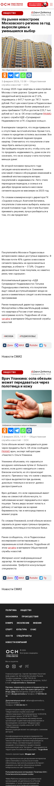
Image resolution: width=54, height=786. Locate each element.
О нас (33, 629)
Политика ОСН (40, 772)
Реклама (10, 223)
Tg (44, 345)
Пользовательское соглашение (19, 772)
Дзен (10, 345)
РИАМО (47, 113)
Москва (9, 336)
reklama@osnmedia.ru (35, 700)
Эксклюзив (23, 623)
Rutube (34, 345)
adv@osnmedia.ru (13, 703)
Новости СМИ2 (12, 356)
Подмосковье (28, 336)
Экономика (12, 616)
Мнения (37, 623)
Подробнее (43, 749)
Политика (11, 610)
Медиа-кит (30, 754)
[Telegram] (17, 75)
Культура (21, 629)
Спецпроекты (24, 636)
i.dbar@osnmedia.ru (19, 694)
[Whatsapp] (23, 75)
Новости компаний (16, 642)
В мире (9, 623)
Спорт (9, 629)
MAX (21, 345)
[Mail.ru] (29, 75)
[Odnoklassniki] (4, 75)
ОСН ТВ (9, 636)
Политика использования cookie (19, 774)
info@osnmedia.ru (18, 683)
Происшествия (30, 616)
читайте (6, 318)
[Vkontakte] (11, 75)
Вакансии (31, 683)
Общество (25, 610)
